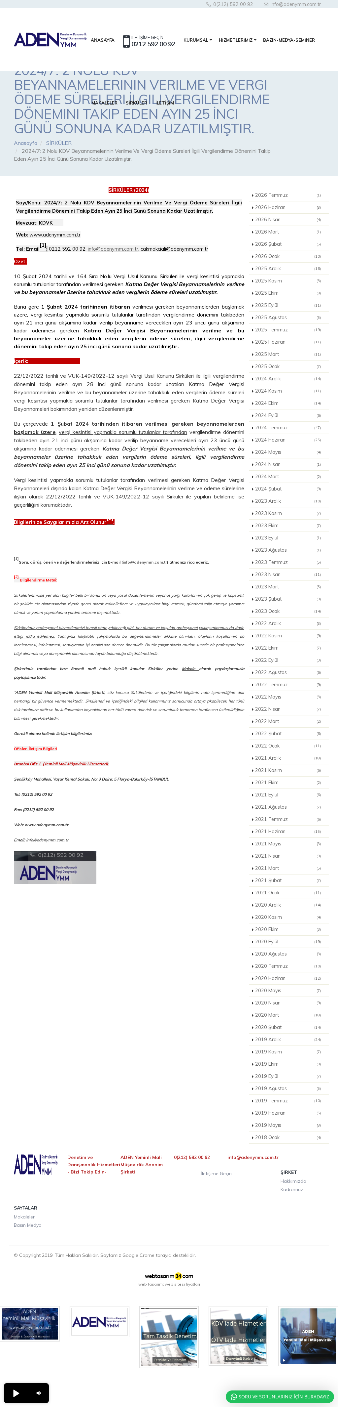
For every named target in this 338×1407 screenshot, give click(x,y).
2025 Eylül (288, 305)
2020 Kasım (288, 917)
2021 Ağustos (288, 807)
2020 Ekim (288, 929)
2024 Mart (288, 477)
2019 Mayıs (288, 1125)
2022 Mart (288, 721)
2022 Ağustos (288, 672)
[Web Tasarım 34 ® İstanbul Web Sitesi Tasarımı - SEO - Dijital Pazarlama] (169, 1276)
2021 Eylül (288, 795)
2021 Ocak (288, 893)
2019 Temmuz (288, 1101)
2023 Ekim (288, 526)
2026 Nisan (288, 220)
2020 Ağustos (288, 954)
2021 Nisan (288, 856)
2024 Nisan (288, 464)
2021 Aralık (288, 758)
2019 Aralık (288, 1040)
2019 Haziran (288, 1113)
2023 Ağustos (288, 550)
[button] (16, 1393)
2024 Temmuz (288, 428)
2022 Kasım (288, 636)
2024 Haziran (288, 440)
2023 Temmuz (288, 562)
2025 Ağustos (288, 317)
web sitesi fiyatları (182, 1284)
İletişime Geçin (216, 1173)
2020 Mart (288, 1015)
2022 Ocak (288, 746)
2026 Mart (288, 232)
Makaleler (24, 1217)
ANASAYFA (103, 40)
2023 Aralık (288, 501)
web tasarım (150, 1284)
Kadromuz (292, 1189)
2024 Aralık (288, 379)
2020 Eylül (288, 942)
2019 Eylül (288, 1076)
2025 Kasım (288, 281)
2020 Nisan (288, 1003)
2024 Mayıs (288, 452)
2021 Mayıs (288, 844)
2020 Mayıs (288, 991)
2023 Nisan (288, 574)
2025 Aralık (288, 269)
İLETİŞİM (164, 103)
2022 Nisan (288, 709)
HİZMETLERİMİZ (236, 40)
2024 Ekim (288, 403)
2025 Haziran (288, 342)
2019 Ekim (288, 1064)
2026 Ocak (288, 256)
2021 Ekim (288, 783)
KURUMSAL (196, 40)
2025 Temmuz (288, 330)
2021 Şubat (288, 880)
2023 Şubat (288, 599)
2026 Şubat (288, 244)
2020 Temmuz (288, 966)
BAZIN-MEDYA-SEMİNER (289, 40)
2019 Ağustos (288, 1088)
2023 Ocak (288, 611)
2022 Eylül (288, 660)
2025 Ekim (288, 293)
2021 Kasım (288, 770)
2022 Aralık (288, 623)
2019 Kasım (288, 1052)
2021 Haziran (288, 831)
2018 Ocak (288, 1137)
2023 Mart (288, 587)
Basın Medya (28, 1225)
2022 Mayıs (288, 697)
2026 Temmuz (288, 195)
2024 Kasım (288, 391)
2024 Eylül (288, 415)
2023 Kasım (288, 513)
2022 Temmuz (288, 685)
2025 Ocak (288, 366)
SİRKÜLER (136, 103)
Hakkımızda (293, 1181)
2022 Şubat (288, 734)
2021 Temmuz (288, 819)
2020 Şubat (288, 1027)
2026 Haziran (288, 207)
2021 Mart (288, 868)
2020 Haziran (288, 978)
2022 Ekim (288, 648)
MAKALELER (104, 103)
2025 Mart (288, 354)
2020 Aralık (288, 905)
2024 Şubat (288, 489)
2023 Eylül (288, 538)
